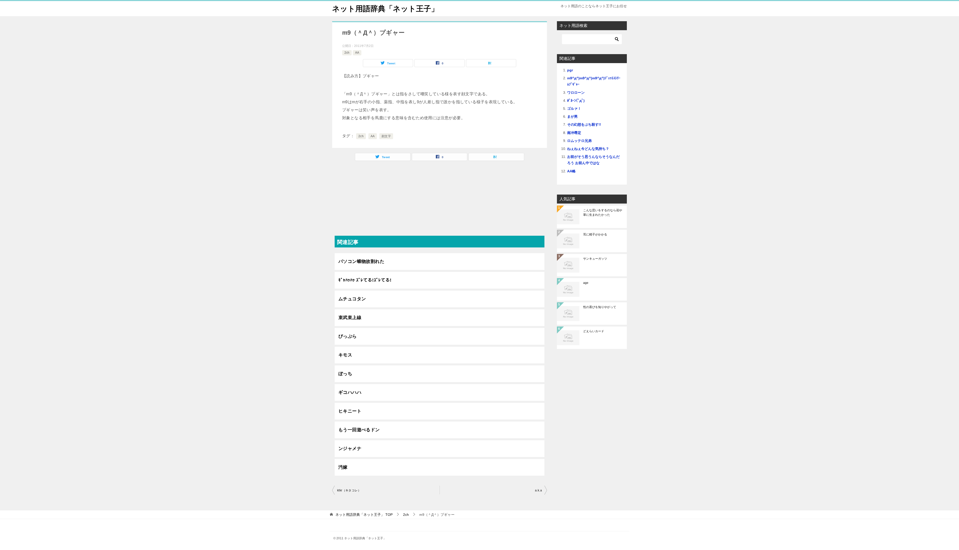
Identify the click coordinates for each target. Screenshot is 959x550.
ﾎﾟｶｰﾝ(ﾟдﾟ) (576, 101)
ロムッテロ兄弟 (579, 141)
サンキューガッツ (595, 258)
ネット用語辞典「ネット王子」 (385, 8)
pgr (570, 70)
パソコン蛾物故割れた (361, 261)
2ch (346, 52)
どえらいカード (593, 331)
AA (357, 52)
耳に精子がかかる (595, 234)
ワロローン (576, 93)
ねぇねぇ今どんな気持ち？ (588, 149)
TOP (364, 515)
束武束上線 (349, 317)
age (585, 283)
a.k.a (538, 490)
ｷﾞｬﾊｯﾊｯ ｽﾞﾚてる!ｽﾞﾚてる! (365, 280)
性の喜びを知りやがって (599, 307)
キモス (345, 354)
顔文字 (386, 136)
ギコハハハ (349, 392)
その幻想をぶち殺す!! (584, 124)
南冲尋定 (574, 133)
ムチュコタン (352, 298)
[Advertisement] (439, 201)
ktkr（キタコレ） (349, 490)
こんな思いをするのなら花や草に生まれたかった (602, 213)
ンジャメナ (349, 448)
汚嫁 (343, 467)
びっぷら (347, 336)
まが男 (572, 116)
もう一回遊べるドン (359, 429)
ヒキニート (349, 411)
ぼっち (345, 373)
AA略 (571, 171)
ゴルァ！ (574, 108)
